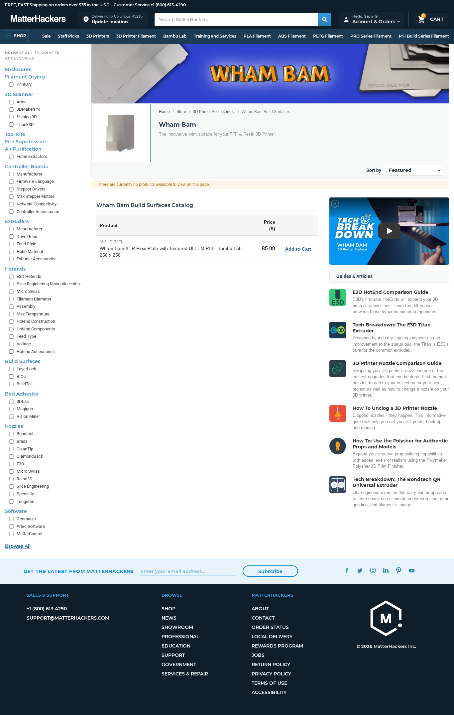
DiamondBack (30, 456)
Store (181, 111)
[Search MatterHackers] (324, 19)
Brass (22, 441)
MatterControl (29, 533)
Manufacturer (29, 174)
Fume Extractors (32, 156)
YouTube (412, 570)
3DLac (23, 401)
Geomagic (26, 518)
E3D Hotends (29, 276)
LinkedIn (386, 570)
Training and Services (215, 36)
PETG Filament (328, 36)
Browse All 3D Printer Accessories (32, 55)
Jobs (258, 655)
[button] (113, 19)
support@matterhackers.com (68, 618)
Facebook (347, 570)
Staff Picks (68, 36)
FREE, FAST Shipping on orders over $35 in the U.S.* (57, 4)
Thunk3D (25, 124)
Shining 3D (27, 116)
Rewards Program (277, 646)
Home (164, 111)
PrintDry (24, 84)
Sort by (373, 170)
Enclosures (18, 69)
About (260, 609)
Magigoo (25, 408)
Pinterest (399, 570)
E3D (20, 463)
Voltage (24, 343)
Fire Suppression (25, 142)
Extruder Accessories (37, 258)
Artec (22, 101)
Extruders (17, 221)
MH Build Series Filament (424, 36)
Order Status (270, 627)
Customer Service (132, 4)
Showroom (177, 627)
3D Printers (97, 36)
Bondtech (26, 433)
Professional (180, 637)
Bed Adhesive (22, 394)
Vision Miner (28, 416)
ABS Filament (292, 36)
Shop (168, 609)
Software (16, 511)
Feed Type (26, 336)
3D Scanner (19, 94)
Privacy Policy (271, 674)
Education (176, 646)
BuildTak (25, 383)
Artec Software (31, 526)
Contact (263, 618)
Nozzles (14, 426)
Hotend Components (36, 328)
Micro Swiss (28, 291)
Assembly (26, 306)
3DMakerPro (28, 109)
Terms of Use (269, 683)
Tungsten (25, 501)
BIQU (21, 376)
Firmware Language (35, 181)
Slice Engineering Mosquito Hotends (50, 284)
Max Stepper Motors (36, 196)
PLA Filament (257, 36)
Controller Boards (26, 167)
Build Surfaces (22, 361)
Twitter (360, 570)
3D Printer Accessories (213, 111)
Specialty (25, 493)
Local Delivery (272, 637)
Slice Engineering (33, 486)
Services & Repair (185, 674)
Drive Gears (28, 236)
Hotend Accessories (36, 351)
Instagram (373, 570)
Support (173, 655)
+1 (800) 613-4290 (168, 4)
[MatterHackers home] (38, 19)
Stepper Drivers (31, 188)
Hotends (15, 269)
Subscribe (270, 571)
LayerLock (26, 368)
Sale (46, 36)
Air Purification (23, 149)
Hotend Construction (36, 321)
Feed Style (26, 243)
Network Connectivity (37, 203)
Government (179, 664)
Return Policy (271, 664)
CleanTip (25, 448)
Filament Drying (25, 77)
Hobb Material (30, 251)
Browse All (18, 546)
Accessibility (269, 692)
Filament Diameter (34, 299)
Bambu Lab (174, 36)
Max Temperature (33, 313)
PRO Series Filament (371, 36)
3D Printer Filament (136, 36)
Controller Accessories (38, 211)
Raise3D (25, 478)
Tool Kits (15, 134)
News (169, 618)
